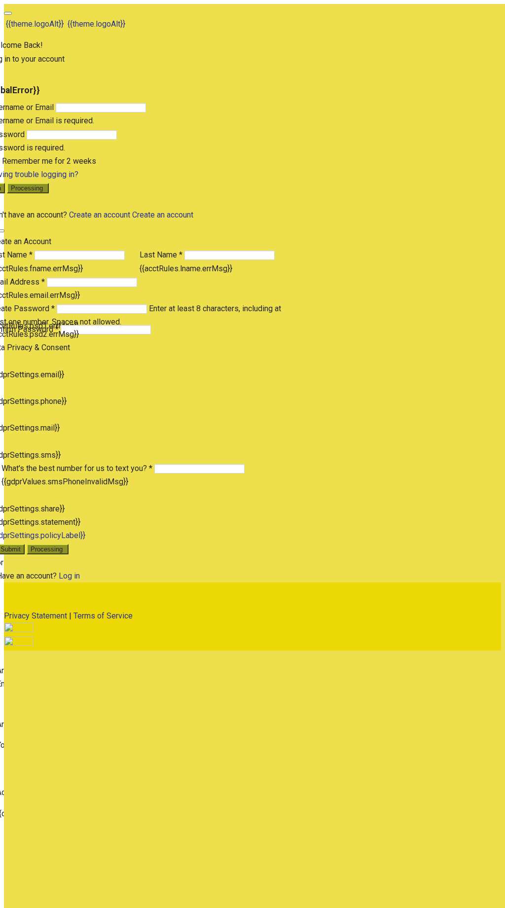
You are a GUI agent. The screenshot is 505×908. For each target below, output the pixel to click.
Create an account (99, 214)
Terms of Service (103, 615)
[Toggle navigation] (8, 13)
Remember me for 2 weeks (49, 161)
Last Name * (161, 254)
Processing (28, 188)
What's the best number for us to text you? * (76, 468)
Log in (69, 576)
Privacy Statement (35, 615)
